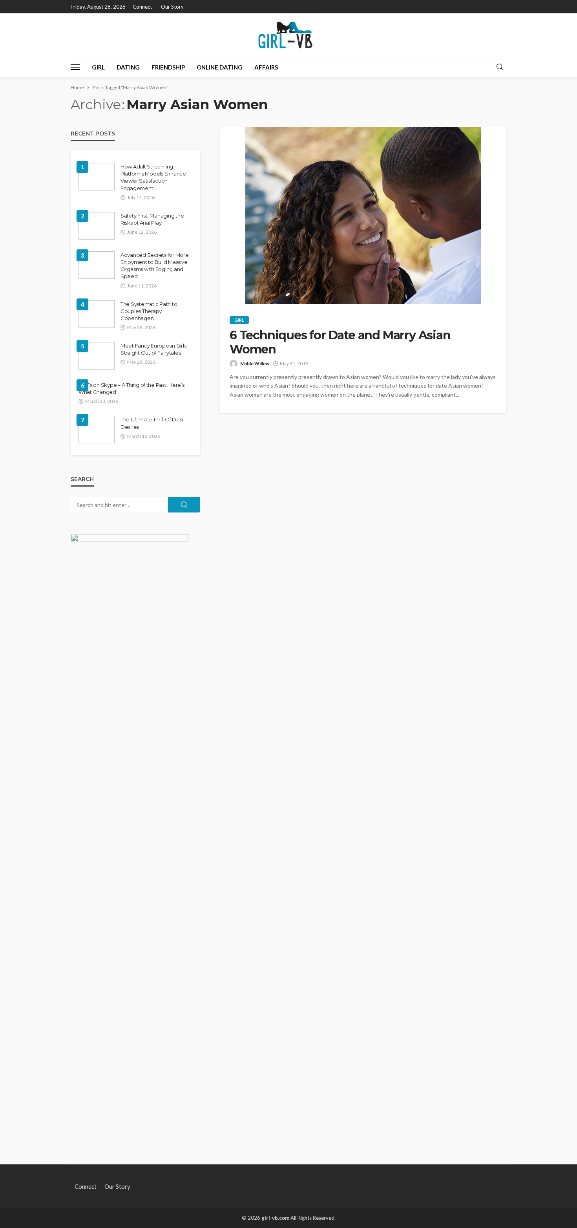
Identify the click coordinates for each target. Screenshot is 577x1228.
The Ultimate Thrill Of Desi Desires (152, 423)
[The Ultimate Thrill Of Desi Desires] (97, 429)
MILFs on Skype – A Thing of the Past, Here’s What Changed (131, 388)
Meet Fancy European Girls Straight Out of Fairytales (153, 349)
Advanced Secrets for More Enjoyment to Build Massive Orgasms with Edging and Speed (155, 266)
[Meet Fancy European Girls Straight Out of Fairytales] (97, 356)
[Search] (499, 67)
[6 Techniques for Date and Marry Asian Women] (363, 215)
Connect (142, 7)
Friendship (168, 67)
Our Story (172, 7)
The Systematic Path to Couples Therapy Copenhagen (149, 311)
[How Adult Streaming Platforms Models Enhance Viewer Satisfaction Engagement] (97, 176)
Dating (128, 67)
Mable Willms (254, 363)
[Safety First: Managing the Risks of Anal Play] (97, 226)
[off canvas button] (75, 67)
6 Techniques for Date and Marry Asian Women (340, 342)
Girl (98, 67)
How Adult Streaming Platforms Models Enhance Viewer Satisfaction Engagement (153, 177)
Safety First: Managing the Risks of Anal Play (152, 219)
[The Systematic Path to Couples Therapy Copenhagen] (97, 314)
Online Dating (220, 67)
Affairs (266, 67)
